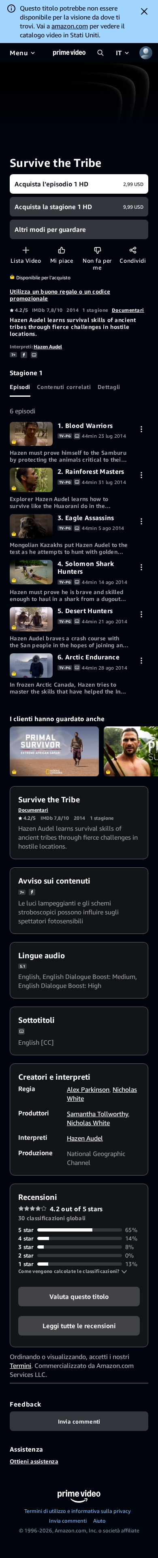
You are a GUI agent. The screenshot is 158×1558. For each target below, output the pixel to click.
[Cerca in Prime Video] (100, 52)
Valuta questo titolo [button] (79, 1296)
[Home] (69, 53)
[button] (72, 1271)
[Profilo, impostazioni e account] (146, 52)
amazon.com (69, 26)
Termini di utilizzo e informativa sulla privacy (77, 1511)
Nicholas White (88, 1123)
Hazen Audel (48, 347)
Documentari (128, 310)
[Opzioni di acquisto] (141, 429)
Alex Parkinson (88, 1089)
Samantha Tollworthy (97, 1114)
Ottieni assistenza (34, 1461)
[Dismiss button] (144, 11)
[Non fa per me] (97, 250)
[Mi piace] (61, 250)
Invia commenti (68, 1520)
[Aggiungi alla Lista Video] (26, 250)
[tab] (20, 387)
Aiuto (99, 1520)
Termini (20, 1365)
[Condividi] (133, 250)
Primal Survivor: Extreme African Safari (54, 751)
